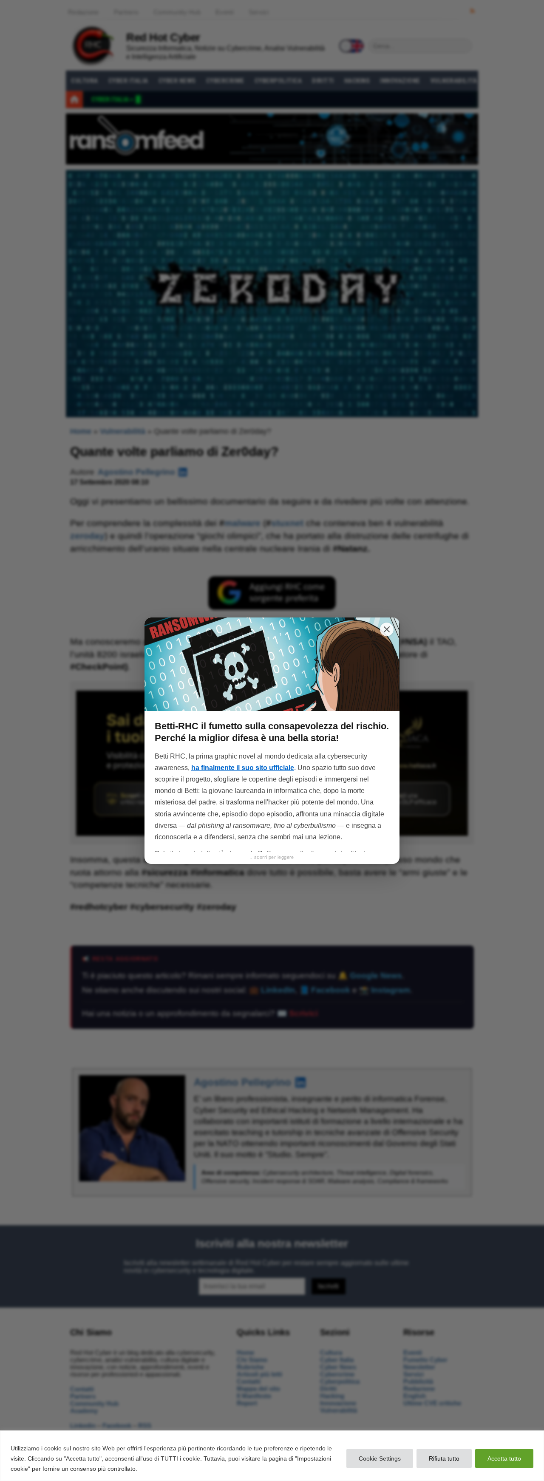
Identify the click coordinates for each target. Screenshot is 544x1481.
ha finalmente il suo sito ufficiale (242, 767)
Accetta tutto (504, 1458)
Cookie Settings (380, 1458)
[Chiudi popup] (387, 629)
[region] (272, 1455)
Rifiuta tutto (444, 1458)
